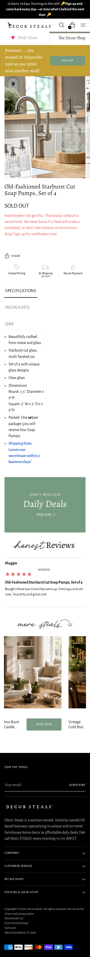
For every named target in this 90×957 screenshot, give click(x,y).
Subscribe (77, 785)
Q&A (9, 324)
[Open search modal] (61, 25)
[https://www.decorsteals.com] (45, 504)
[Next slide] (78, 676)
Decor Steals (34, 909)
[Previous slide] (11, 676)
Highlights (17, 307)
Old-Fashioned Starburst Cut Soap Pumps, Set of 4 (43, 582)
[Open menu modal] (83, 25)
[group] (45, 583)
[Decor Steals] (30, 25)
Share (15, 256)
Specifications (20, 291)
